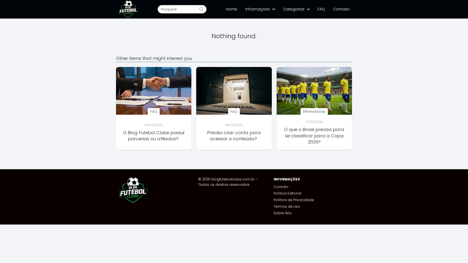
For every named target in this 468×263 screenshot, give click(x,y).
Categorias (293, 9)
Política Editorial (287, 193)
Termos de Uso (287, 206)
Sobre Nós (283, 213)
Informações (257, 9)
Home (231, 9)
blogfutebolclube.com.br (233, 179)
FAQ (321, 9)
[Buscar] (201, 9)
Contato (341, 9)
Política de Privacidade (294, 199)
